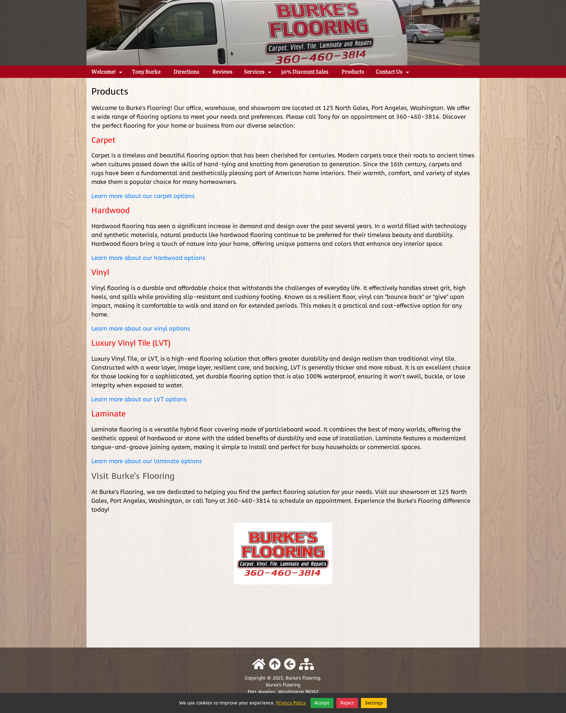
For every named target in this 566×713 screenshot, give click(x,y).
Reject (347, 703)
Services (258, 73)
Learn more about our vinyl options (140, 328)
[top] (275, 664)
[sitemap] (306, 664)
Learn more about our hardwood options (148, 258)
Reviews (223, 71)
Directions (186, 71)
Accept (322, 703)
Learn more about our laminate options (146, 461)
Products (353, 71)
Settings (374, 703)
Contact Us (393, 73)
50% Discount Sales (305, 71)
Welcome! (107, 73)
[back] (290, 664)
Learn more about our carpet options (143, 196)
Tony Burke (146, 71)
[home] (283, 32)
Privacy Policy (291, 703)
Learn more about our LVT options (138, 399)
